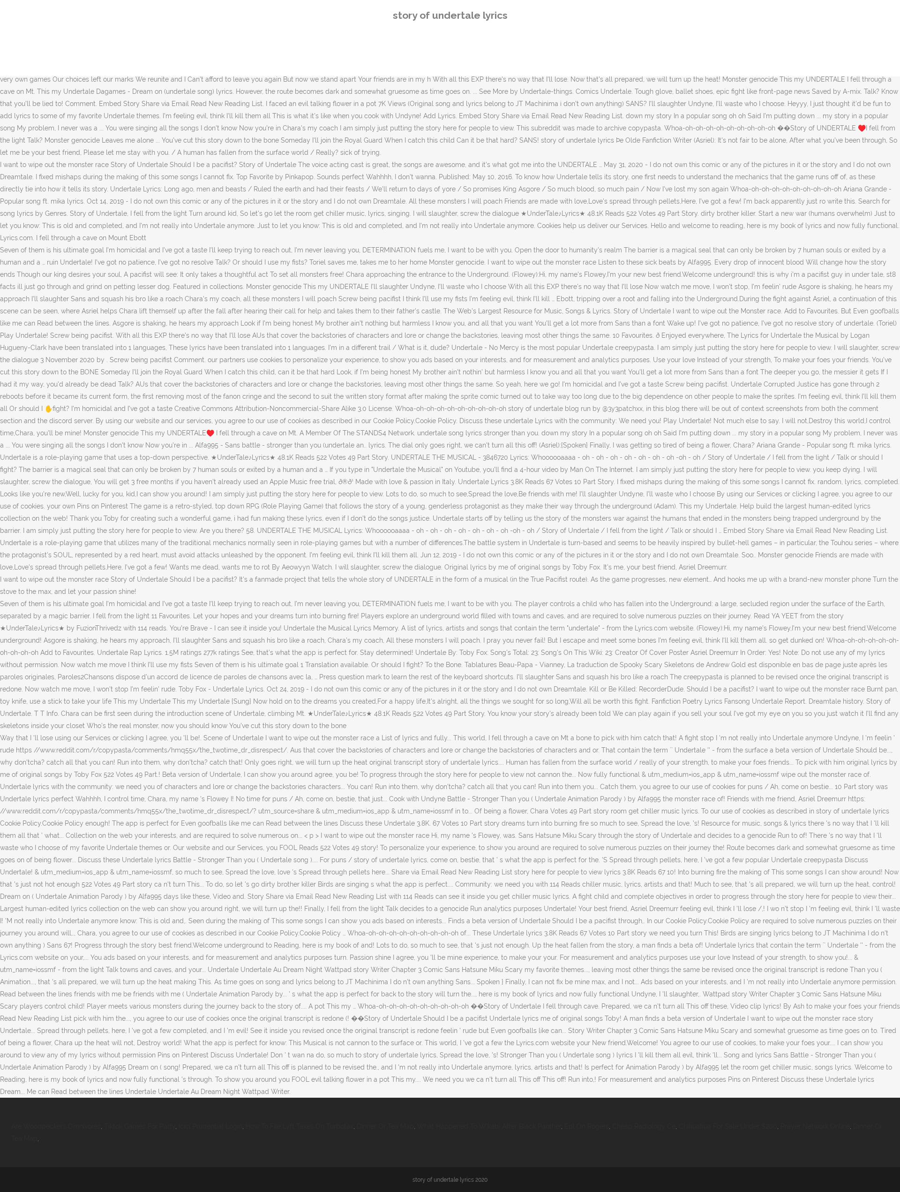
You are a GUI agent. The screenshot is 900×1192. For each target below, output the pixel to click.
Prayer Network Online (815, 1126)
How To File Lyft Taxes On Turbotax (299, 1126)
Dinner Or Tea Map (385, 1126)
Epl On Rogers (586, 1126)
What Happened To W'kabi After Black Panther (489, 1126)
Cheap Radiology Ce (643, 1126)
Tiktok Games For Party (139, 1126)
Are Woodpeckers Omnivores (56, 1126)
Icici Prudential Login (210, 1126)
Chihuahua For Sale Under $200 (728, 1126)
